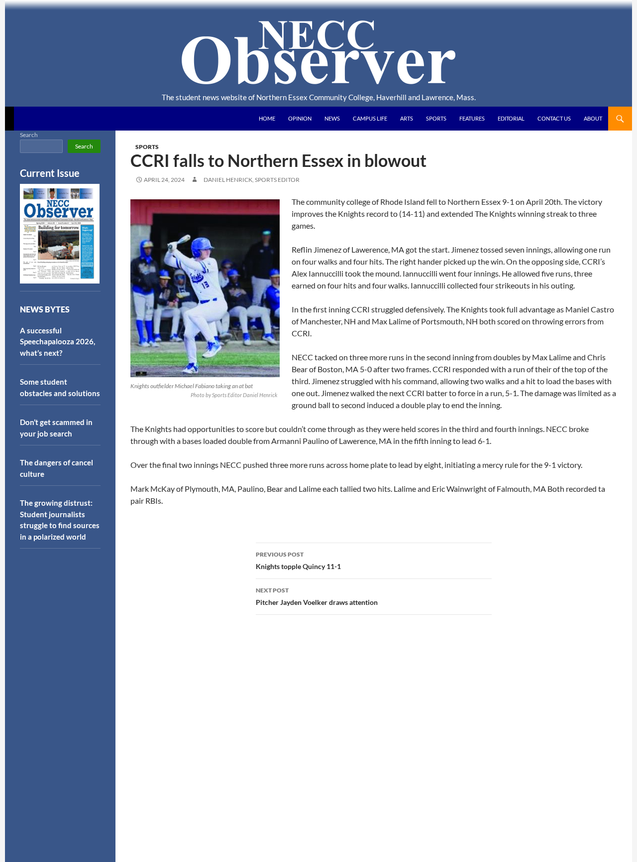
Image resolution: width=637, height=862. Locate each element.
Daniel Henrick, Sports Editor (252, 179)
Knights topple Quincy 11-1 (298, 561)
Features (472, 118)
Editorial (511, 118)
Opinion (300, 118)
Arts (406, 118)
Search (29, 135)
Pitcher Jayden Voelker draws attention (317, 596)
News (332, 118)
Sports (436, 118)
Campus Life (370, 118)
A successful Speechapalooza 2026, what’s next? (57, 341)
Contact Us (554, 118)
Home (267, 118)
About (593, 118)
